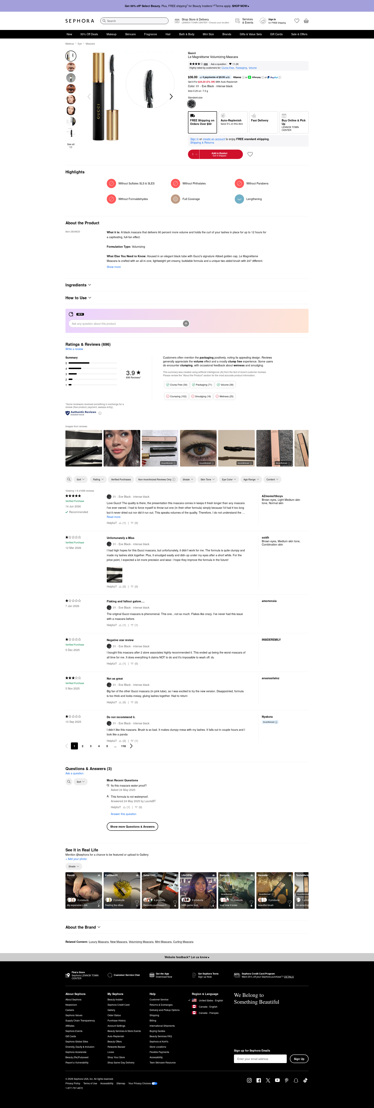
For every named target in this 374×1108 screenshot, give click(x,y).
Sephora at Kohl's (159, 1041)
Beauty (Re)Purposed (76, 1057)
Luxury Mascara (99, 942)
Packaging (241, 67)
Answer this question (123, 814)
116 (123, 746)
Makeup (111, 34)
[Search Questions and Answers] (68, 781)
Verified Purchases (121, 479)
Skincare (130, 34)
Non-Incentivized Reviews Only (154, 479)
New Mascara (118, 942)
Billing (153, 1020)
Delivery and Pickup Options (165, 1009)
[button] (243, 77)
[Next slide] (171, 96)
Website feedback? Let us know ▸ (187, 957)
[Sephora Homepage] (79, 21)
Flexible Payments (159, 1052)
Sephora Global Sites (76, 1041)
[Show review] (83, 448)
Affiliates (69, 1025)
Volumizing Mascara (141, 942)
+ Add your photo (76, 859)
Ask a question (218, 64)
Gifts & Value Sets (251, 34)
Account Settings (116, 1025)
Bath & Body (186, 34)
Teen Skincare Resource (163, 1062)
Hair (168, 34)
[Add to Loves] (250, 154)
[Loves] (297, 21)
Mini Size (208, 34)
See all (71, 145)
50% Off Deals (89, 34)
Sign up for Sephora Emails (252, 1050)
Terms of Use (90, 1083)
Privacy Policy (72, 1083)
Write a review (74, 349)
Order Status (114, 1015)
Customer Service (159, 999)
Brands (226, 34)
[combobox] (134, 21)
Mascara (90, 43)
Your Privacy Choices (139, 1083)
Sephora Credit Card (119, 1004)
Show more (114, 267)
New (69, 34)
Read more (114, 517)
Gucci (192, 53)
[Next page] (131, 745)
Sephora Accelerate (75, 1052)
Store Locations (158, 1046)
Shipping (154, 1015)
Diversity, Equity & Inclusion (79, 1046)
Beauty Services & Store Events (124, 1031)
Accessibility (156, 1057)
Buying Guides (157, 1031)
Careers (69, 1009)
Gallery (111, 1009)
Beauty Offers (115, 1041)
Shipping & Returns (202, 142)
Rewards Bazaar (116, 1046)
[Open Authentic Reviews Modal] (99, 413)
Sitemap (120, 1083)
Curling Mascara (183, 942)
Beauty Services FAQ (161, 1036)
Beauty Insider (115, 999)
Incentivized (167, 462)
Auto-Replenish (116, 1036)
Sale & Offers (299, 34)
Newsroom (71, 1004)
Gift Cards (276, 34)
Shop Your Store (116, 1057)
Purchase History (117, 1020)
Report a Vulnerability (76, 1062)
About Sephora (73, 999)
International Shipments (162, 1025)
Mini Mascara (163, 942)
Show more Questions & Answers (132, 826)
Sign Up (299, 1059)
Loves (111, 1052)
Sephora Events (73, 1031)
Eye (80, 43)
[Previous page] (66, 745)
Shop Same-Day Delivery (121, 1062)
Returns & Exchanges (161, 1004)
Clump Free (227, 67)
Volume (253, 67)
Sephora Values (73, 1015)
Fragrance (150, 34)
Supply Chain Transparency (80, 1020)
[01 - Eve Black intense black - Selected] (191, 104)
